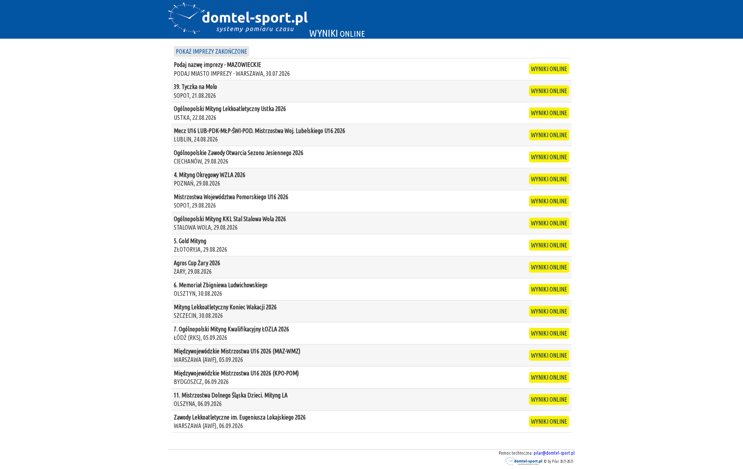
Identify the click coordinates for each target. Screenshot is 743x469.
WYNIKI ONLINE (549, 68)
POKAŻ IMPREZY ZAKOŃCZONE (211, 51)
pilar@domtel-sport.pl (554, 452)
